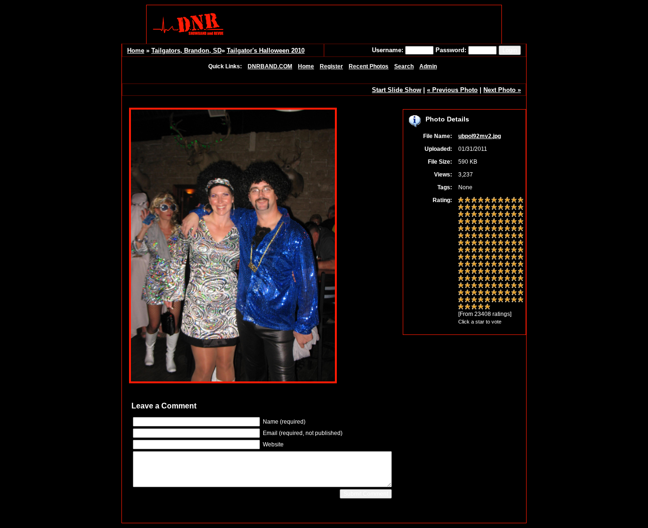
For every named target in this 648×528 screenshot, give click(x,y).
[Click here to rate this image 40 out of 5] (520, 222)
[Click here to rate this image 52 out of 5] (467, 236)
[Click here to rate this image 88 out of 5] (507, 257)
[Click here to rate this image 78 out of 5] (507, 250)
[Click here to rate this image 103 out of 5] (474, 272)
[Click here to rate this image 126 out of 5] (494, 286)
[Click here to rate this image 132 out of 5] (467, 293)
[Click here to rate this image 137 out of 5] (500, 293)
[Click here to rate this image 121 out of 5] (460, 286)
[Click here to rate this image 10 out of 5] (520, 200)
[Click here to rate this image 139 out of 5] (514, 293)
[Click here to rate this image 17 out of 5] (500, 207)
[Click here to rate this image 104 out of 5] (480, 272)
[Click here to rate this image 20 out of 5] (520, 207)
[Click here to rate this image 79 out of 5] (514, 250)
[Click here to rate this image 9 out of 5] (514, 200)
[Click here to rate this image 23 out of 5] (474, 215)
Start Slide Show (396, 89)
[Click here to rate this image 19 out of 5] (514, 207)
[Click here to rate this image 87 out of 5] (500, 257)
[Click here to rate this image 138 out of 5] (507, 293)
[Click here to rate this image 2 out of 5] (467, 200)
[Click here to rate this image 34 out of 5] (480, 222)
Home (135, 50)
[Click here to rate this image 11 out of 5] (460, 207)
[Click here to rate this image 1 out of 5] (460, 200)
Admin (428, 66)
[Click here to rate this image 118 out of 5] (507, 279)
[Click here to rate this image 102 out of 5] (467, 272)
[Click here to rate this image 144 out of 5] (480, 300)
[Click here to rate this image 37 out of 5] (500, 222)
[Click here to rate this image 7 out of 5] (500, 200)
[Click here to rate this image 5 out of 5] (487, 200)
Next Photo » (502, 89)
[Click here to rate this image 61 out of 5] (460, 243)
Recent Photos (369, 66)
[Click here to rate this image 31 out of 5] (460, 222)
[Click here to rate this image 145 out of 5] (487, 300)
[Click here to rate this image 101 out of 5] (460, 272)
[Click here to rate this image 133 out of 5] (474, 293)
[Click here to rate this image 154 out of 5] (480, 307)
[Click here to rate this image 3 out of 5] (474, 200)
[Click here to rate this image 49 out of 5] (514, 229)
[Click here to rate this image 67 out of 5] (500, 243)
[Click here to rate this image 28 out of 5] (507, 215)
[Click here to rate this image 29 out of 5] (514, 215)
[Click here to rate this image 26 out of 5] (494, 215)
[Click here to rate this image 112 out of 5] (467, 279)
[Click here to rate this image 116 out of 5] (494, 279)
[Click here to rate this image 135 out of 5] (487, 293)
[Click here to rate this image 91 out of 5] (460, 264)
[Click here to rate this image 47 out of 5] (500, 229)
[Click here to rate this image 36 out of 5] (494, 222)
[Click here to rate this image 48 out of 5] (507, 229)
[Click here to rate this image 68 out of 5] (507, 243)
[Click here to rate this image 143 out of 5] (474, 300)
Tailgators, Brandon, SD (186, 50)
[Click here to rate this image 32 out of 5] (467, 222)
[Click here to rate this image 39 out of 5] (514, 222)
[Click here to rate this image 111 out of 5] (460, 279)
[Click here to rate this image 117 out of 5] (500, 279)
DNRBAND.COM (270, 66)
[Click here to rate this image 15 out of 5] (487, 207)
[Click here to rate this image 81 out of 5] (460, 257)
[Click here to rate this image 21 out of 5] (460, 215)
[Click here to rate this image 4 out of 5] (480, 200)
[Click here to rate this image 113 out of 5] (474, 279)
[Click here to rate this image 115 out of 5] (487, 279)
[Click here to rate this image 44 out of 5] (480, 229)
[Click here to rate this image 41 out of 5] (460, 229)
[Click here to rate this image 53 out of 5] (474, 236)
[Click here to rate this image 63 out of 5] (474, 243)
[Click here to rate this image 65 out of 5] (487, 243)
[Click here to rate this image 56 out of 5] (494, 236)
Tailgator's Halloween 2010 (266, 50)
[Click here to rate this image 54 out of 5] (480, 236)
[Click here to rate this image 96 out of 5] (494, 264)
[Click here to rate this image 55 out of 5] (487, 236)
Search (404, 66)
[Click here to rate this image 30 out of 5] (520, 215)
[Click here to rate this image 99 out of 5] (514, 264)
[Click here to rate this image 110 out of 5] (520, 272)
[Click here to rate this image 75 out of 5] (487, 250)
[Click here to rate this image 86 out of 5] (494, 257)
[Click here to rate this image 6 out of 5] (494, 200)
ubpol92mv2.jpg (479, 136)
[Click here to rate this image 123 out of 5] (474, 286)
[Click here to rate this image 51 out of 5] (460, 236)
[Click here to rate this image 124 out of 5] (480, 286)
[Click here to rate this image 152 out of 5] (467, 307)
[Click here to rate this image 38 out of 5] (507, 222)
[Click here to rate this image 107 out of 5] (500, 272)
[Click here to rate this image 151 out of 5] (460, 307)
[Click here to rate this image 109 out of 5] (514, 272)
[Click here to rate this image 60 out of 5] (520, 236)
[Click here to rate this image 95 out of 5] (487, 264)
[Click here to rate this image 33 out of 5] (474, 222)
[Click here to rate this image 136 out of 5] (494, 293)
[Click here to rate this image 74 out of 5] (480, 250)
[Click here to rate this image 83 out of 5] (474, 257)
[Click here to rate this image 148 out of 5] (507, 300)
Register (331, 66)
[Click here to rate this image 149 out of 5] (514, 300)
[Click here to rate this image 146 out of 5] (494, 300)
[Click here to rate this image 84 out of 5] (480, 257)
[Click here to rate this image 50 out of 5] (520, 229)
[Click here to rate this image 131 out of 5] (460, 293)
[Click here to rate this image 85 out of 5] (487, 257)
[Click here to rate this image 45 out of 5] (487, 229)
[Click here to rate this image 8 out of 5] (507, 200)
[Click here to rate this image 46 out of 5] (494, 229)
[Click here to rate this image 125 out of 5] (487, 286)
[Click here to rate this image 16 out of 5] (494, 207)
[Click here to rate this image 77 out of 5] (500, 250)
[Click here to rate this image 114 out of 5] (480, 279)
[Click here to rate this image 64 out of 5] (480, 243)
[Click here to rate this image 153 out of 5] (474, 307)
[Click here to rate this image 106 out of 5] (494, 272)
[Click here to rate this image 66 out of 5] (494, 243)
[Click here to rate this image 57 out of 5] (500, 236)
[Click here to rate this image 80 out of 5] (520, 250)
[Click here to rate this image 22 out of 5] (467, 215)
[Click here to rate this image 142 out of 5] (467, 300)
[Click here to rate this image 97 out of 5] (500, 264)
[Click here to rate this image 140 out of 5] (520, 293)
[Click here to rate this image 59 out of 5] (514, 236)
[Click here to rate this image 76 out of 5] (494, 250)
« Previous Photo (452, 89)
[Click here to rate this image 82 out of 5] (467, 257)
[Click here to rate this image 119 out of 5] (514, 279)
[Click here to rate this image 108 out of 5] (507, 272)
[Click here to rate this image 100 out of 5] (520, 264)
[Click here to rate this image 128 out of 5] (507, 286)
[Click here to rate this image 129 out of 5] (514, 286)
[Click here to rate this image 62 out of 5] (467, 243)
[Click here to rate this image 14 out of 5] (480, 207)
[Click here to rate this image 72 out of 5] (467, 250)
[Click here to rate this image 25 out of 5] (487, 215)
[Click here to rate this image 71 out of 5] (460, 250)
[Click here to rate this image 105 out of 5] (487, 272)
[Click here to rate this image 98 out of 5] (507, 264)
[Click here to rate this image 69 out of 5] (514, 243)
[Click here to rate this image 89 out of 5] (514, 257)
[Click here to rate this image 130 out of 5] (520, 286)
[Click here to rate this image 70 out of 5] (520, 243)
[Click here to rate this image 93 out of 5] (474, 264)
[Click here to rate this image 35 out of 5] (487, 222)
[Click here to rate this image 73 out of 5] (474, 250)
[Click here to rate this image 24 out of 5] (480, 215)
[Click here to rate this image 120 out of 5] (520, 279)
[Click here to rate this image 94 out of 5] (480, 264)
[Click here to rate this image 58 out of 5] (507, 236)
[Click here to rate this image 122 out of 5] (467, 286)
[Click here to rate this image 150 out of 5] (520, 300)
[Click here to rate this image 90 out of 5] (520, 257)
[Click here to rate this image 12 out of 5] (467, 207)
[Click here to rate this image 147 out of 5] (500, 300)
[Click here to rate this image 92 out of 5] (467, 264)
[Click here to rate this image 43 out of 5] (474, 229)
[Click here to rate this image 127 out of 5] (500, 286)
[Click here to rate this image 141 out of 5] (460, 300)
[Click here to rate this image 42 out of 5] (467, 229)
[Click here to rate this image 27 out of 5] (500, 215)
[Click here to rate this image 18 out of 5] (507, 207)
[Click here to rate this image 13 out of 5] (474, 207)
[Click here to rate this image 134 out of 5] (480, 293)
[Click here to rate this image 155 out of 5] (487, 307)
